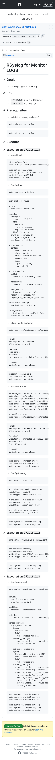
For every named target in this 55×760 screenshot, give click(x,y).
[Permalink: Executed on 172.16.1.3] (5, 150)
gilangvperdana (11, 27)
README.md (28, 27)
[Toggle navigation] (3, 4)
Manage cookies (31, 747)
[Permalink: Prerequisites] (5, 110)
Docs (48, 744)
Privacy (15, 744)
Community (39, 744)
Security (23, 744)
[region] (27, 388)
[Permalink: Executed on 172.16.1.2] (5, 533)
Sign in (37, 4)
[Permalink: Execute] (5, 142)
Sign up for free (13, 726)
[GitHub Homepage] (19, 753)
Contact (20, 747)
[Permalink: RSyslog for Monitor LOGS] (5, 68)
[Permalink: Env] (5, 93)
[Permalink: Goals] (5, 79)
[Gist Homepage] (19, 4)
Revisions (24, 42)
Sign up (48, 4)
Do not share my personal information (27, 749)
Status (30, 744)
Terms (7, 744)
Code (8, 42)
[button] (38, 36)
